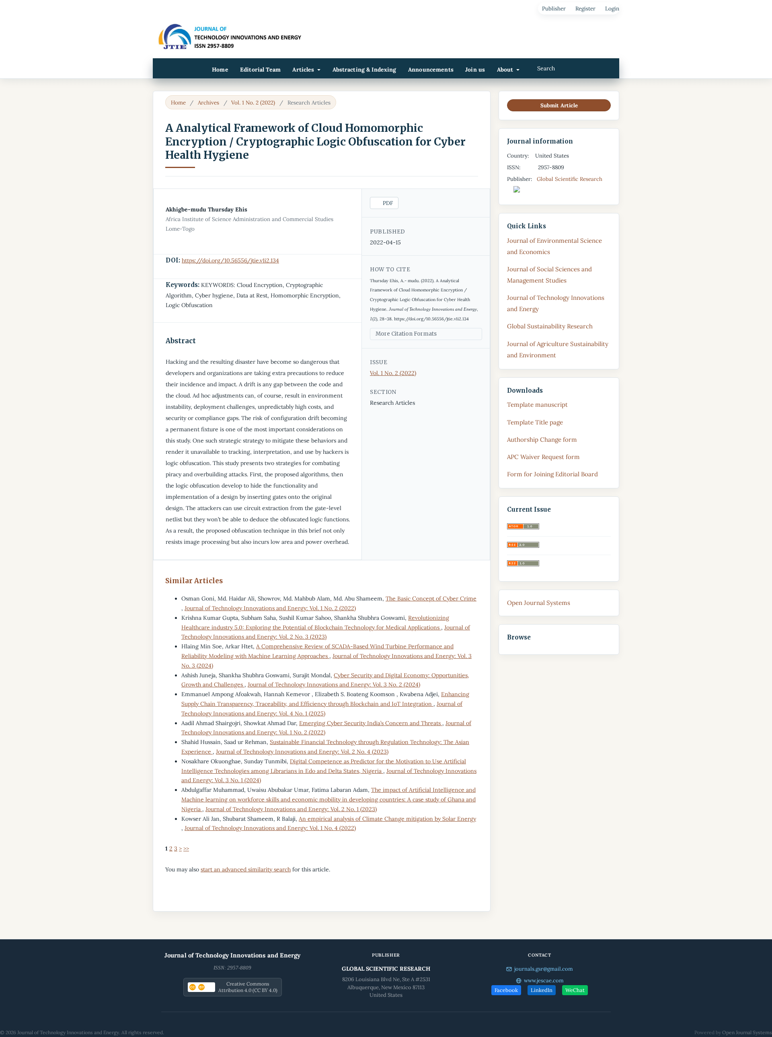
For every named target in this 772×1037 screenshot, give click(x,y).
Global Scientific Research (570, 179)
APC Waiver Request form (543, 457)
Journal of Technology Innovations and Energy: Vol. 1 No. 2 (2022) (270, 608)
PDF (387, 203)
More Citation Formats (406, 333)
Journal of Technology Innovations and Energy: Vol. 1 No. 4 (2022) (270, 828)
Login (612, 8)
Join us (475, 69)
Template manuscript (537, 404)
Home (220, 69)
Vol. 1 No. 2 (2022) (253, 102)
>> (186, 848)
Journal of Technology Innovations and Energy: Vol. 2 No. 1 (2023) (291, 809)
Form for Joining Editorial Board (552, 474)
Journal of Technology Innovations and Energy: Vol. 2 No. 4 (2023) (302, 751)
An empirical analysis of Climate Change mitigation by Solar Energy (387, 818)
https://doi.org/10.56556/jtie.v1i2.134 (230, 260)
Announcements (431, 69)
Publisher (554, 8)
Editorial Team (260, 69)
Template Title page (535, 422)
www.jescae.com (544, 980)
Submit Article (559, 105)
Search (545, 68)
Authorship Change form (542, 439)
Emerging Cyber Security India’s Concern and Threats (370, 723)
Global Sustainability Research (550, 326)
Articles (304, 69)
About (506, 69)
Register (585, 8)
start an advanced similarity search (246, 869)
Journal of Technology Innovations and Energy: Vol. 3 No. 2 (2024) (334, 684)
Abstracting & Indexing (364, 69)
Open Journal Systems (538, 603)
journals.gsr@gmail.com (543, 968)
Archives (208, 102)
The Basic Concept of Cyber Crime (431, 598)
